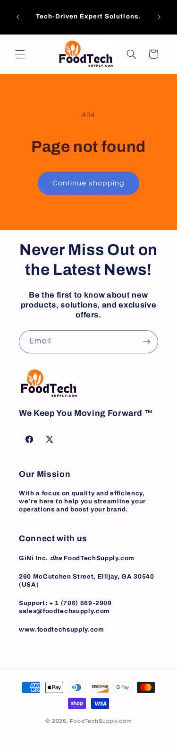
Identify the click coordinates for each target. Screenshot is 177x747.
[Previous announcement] (18, 17)
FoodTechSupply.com (100, 721)
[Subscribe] (147, 341)
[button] (20, 54)
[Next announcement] (159, 17)
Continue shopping (88, 183)
